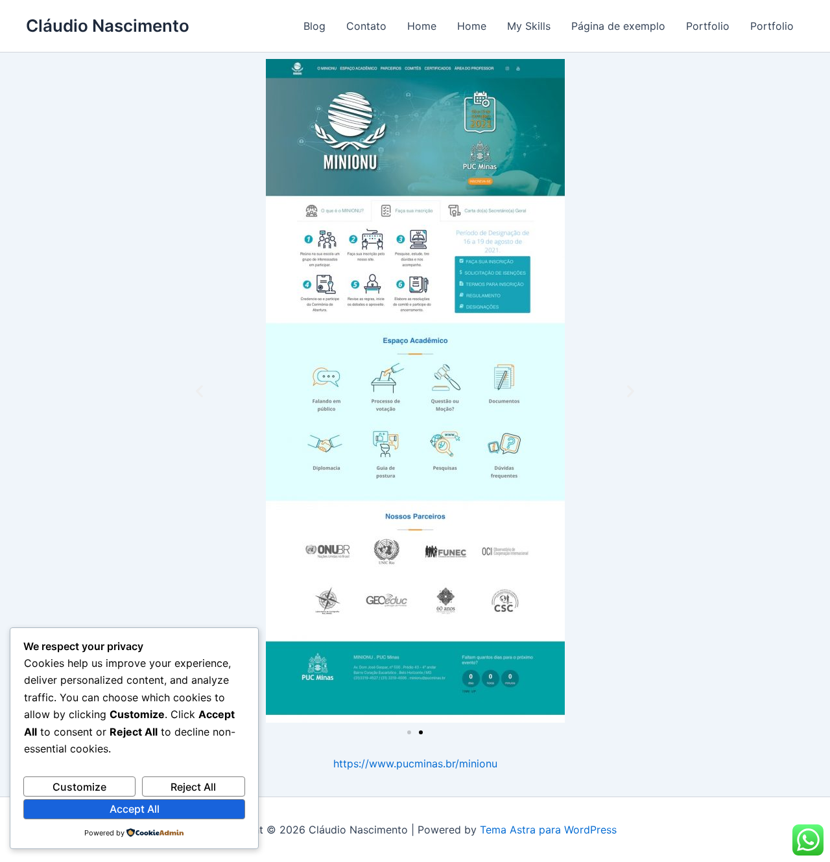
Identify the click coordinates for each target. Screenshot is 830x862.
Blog (314, 25)
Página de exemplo (618, 25)
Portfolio (707, 25)
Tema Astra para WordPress (548, 829)
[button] (199, 391)
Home (421, 25)
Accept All (135, 808)
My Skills (529, 25)
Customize (79, 786)
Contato (366, 25)
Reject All (193, 786)
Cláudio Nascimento (107, 26)
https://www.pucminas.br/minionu (415, 763)
